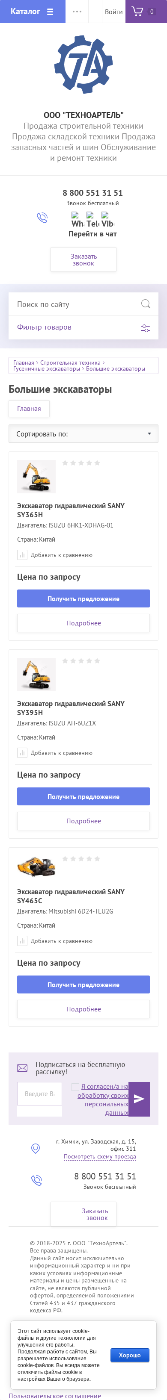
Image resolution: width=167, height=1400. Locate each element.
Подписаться (139, 1099)
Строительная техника (70, 362)
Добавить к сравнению (60, 555)
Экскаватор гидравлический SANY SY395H (71, 708)
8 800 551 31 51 (93, 192)
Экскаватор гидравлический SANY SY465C (71, 896)
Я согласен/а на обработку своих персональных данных (103, 1099)
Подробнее (83, 623)
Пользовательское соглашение (55, 1395)
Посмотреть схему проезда (100, 1156)
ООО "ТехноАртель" (84, 115)
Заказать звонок (84, 259)
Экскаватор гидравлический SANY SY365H (71, 510)
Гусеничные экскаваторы (46, 368)
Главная (23, 362)
